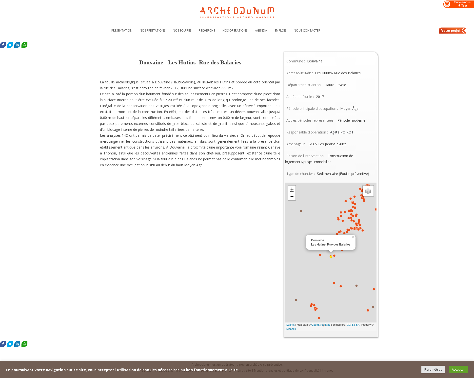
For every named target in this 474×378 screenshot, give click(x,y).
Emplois (280, 30)
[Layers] (368, 191)
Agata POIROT (342, 132)
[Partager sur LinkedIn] (17, 45)
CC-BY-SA (353, 324)
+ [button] (292, 189)
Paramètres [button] (433, 369)
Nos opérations (234, 30)
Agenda (261, 30)
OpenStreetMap (320, 324)
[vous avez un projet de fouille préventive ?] (453, 33)
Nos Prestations (152, 30)
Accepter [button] (458, 369)
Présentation (121, 30)
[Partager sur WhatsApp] (24, 45)
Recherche (207, 30)
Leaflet (290, 324)
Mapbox (291, 329)
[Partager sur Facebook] (3, 45)
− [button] (292, 196)
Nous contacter (307, 30)
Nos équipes (182, 30)
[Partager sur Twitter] (10, 45)
